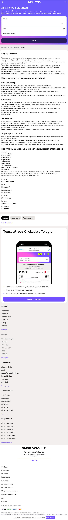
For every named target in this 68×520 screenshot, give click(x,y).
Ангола (4, 328)
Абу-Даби (5, 348)
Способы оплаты (6, 490)
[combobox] (32, 18)
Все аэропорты (6, 388)
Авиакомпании (28, 222)
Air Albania (5, 407)
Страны (15, 47)
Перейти (33, 463)
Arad (3, 373)
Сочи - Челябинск (8, 438)
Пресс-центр (5, 480)
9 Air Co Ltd (5, 398)
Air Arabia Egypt (7, 413)
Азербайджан (6, 319)
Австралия (5, 313)
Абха (3, 354)
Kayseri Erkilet (6, 379)
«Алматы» (5, 382)
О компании (5, 473)
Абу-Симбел (6, 351)
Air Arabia (4, 410)
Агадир (4, 357)
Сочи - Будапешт (7, 435)
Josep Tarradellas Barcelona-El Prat (10, 376)
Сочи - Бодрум (7, 432)
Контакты (4, 476)
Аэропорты (15, 222)
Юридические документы (9, 494)
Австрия (4, 316)
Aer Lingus (5, 401)
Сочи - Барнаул (7, 429)
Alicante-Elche (6, 370)
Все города (4, 360)
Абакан (4, 345)
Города (5, 222)
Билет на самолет (6, 47)
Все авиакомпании (7, 417)
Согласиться (50, 518)
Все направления (6, 445)
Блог (3, 501)
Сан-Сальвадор (7, 227)
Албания (4, 322)
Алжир (3, 325)
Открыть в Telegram (33, 302)
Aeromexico (5, 404)
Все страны (4, 332)
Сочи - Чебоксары (8, 441)
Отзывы (4, 504)
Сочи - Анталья (7, 426)
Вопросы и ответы (7, 487)
